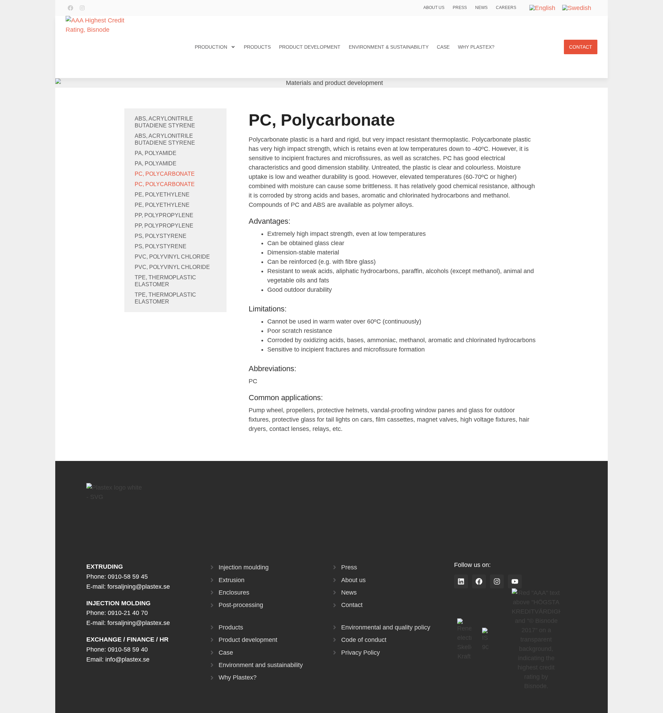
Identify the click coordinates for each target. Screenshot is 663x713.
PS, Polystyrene (160, 236)
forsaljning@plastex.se (138, 586)
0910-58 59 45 (128, 576)
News (481, 7)
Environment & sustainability (389, 47)
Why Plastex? (476, 47)
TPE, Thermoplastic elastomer (165, 280)
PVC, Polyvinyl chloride (172, 257)
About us (433, 7)
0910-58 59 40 (128, 649)
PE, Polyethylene (162, 194)
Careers (506, 7)
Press (460, 7)
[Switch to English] (542, 8)
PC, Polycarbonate (165, 174)
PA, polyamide (155, 153)
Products (257, 47)
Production (211, 47)
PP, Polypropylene (164, 215)
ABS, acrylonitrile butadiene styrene (165, 122)
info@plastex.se (127, 659)
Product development (309, 47)
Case (443, 47)
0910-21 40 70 (128, 612)
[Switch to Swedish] (577, 8)
